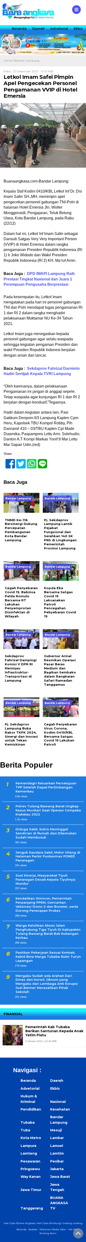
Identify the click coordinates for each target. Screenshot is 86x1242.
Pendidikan (31, 1109)
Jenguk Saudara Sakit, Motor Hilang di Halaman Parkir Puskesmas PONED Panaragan (48, 856)
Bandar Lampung (26, 60)
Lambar (57, 1138)
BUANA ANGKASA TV (59, 1203)
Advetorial (59, 28)
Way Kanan (31, 1176)
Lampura (28, 1146)
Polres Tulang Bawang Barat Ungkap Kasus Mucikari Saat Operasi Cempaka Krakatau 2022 (48, 810)
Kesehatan (60, 1109)
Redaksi (33, 1229)
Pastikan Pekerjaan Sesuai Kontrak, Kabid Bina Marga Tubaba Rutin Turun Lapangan (48, 957)
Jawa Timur (31, 1190)
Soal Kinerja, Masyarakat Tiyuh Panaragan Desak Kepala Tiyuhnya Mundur (45, 879)
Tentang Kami (47, 1233)
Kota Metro (31, 1138)
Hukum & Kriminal (29, 1099)
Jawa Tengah (57, 1187)
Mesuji (56, 1130)
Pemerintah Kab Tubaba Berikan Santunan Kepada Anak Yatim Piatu (54, 1031)
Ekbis (78, 28)
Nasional (58, 1102)
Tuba (25, 1130)
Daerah (38, 28)
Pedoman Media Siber (52, 1229)
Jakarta (57, 1169)
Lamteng (29, 1153)
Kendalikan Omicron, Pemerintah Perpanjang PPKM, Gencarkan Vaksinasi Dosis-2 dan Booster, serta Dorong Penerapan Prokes (47, 904)
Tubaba (28, 1122)
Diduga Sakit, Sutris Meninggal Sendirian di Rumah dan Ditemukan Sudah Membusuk (46, 833)
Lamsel (56, 1146)
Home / (9, 60)
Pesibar (57, 1161)
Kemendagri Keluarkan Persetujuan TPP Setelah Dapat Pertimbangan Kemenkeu (46, 787)
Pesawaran (30, 1161)
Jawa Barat (60, 1176)
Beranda (19, 28)
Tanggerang (32, 1208)
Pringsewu (30, 1169)
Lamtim (57, 1153)
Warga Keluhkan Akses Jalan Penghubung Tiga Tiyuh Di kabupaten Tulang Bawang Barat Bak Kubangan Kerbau (48, 931)
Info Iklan (73, 1229)
